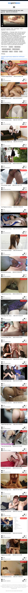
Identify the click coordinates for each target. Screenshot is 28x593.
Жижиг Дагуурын (16, 49)
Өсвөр (20, 51)
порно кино (8, 590)
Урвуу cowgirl (5, 51)
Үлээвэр (16, 51)
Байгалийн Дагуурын (6, 49)
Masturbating (17, 46)
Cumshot (11, 46)
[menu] (14, 7)
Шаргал (11, 51)
